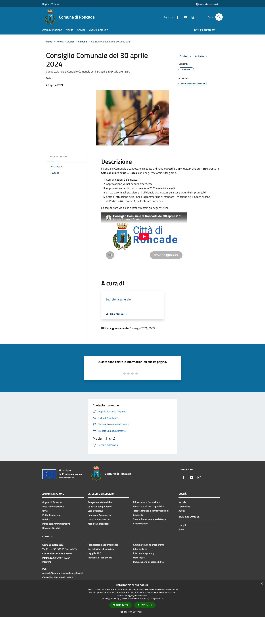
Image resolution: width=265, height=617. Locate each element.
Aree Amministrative (53, 506)
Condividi (184, 56)
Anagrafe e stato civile (100, 502)
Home (49, 41)
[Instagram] (192, 17)
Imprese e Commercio (99, 515)
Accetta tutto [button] (120, 605)
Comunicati (184, 506)
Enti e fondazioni (51, 515)
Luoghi (182, 525)
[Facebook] (176, 17)
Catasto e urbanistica (99, 519)
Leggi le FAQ (94, 553)
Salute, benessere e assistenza (149, 519)
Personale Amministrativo (56, 523)
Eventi (182, 529)
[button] (132, 611)
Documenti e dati (51, 528)
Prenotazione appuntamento (103, 544)
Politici (46, 519)
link (161, 598)
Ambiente (138, 515)
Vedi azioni (200, 56)
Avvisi (70, 41)
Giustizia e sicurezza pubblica (148, 506)
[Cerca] (219, 17)
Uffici (45, 511)
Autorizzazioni (140, 523)
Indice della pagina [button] (58, 156)
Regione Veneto (50, 4)
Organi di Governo (52, 502)
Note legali (139, 557)
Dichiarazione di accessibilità (148, 562)
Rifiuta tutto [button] (145, 605)
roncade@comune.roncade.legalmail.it (62, 573)
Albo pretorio (140, 549)
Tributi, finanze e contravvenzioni (151, 510)
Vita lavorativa (95, 511)
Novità (60, 41)
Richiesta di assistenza (100, 557)
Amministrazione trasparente (148, 544)
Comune (82, 41)
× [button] (261, 584)
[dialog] (132, 598)
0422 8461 (67, 577)
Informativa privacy (143, 553)
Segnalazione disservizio (101, 549)
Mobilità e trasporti (98, 523)
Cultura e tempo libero (100, 506)
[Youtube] (184, 17)
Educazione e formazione (146, 502)
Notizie (182, 502)
